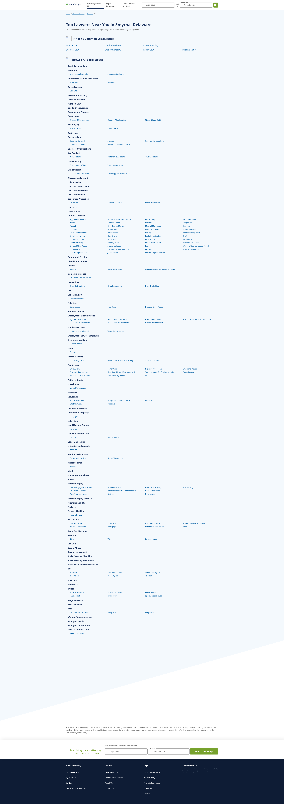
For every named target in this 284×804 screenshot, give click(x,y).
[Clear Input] (172, 5)
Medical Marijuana (153, 226)
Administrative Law (77, 66)
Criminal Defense (113, 45)
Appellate (74, 450)
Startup (110, 141)
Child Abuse (75, 369)
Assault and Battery (78, 95)
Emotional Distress (78, 491)
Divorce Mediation (115, 269)
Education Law (75, 295)
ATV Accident (75, 157)
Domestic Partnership (79, 372)
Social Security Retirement (81, 560)
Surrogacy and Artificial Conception (160, 372)
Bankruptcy (71, 45)
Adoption (72, 70)
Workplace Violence (115, 331)
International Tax (114, 572)
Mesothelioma (75, 463)
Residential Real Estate (154, 526)
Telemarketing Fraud (191, 232)
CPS (146, 375)
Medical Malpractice (78, 454)
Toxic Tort (72, 580)
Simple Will (149, 612)
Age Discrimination (78, 319)
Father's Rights (75, 380)
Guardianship (188, 372)
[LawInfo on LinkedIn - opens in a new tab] (215, 770)
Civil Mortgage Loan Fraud (81, 487)
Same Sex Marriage (77, 531)
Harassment (112, 232)
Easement (111, 523)
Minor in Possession (153, 229)
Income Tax (74, 576)
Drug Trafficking (152, 286)
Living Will (111, 612)
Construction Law (76, 195)
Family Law (148, 50)
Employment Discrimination (82, 316)
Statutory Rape (189, 229)
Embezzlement (113, 222)
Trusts (71, 589)
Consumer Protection (78, 199)
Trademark (73, 584)
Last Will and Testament (80, 612)
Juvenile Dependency (191, 249)
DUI (70, 290)
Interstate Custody (115, 165)
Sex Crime (73, 544)
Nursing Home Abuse (78, 475)
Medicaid (111, 404)
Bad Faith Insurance (78, 108)
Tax (69, 569)
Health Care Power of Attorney (120, 360)
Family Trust (75, 596)
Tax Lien (148, 576)
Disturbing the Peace (78, 252)
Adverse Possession (78, 526)
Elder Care (111, 307)
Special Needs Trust (153, 596)
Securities (73, 535)
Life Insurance (76, 404)
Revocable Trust (152, 592)
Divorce (71, 265)
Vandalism (187, 239)
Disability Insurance (78, 261)
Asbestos (73, 466)
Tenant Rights (113, 437)
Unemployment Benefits (80, 331)
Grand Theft (112, 229)
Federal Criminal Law (78, 629)
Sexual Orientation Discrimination (197, 319)
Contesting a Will (77, 360)
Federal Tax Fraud (77, 633)
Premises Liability (76, 503)
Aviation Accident (76, 99)
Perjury (148, 232)
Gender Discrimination (117, 319)
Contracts (72, 207)
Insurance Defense (77, 408)
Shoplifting (187, 222)
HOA (185, 526)
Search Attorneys (204, 751)
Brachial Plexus (76, 128)
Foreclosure (73, 384)
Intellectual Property (78, 412)
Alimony (73, 269)
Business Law (72, 50)
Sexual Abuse (74, 548)
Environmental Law (77, 340)
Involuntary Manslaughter (118, 249)
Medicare (149, 400)
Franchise (72, 392)
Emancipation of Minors (80, 375)
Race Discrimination (153, 319)
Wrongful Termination (79, 625)
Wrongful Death (76, 621)
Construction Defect (78, 190)
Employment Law (113, 50)
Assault (73, 226)
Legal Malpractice (76, 442)
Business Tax (75, 572)
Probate (72, 507)
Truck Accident (151, 157)
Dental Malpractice (78, 458)
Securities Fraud (189, 219)
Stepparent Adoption (116, 74)
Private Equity (151, 539)
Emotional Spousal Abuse (80, 277)
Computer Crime (77, 239)
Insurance (73, 397)
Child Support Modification (118, 173)
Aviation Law (74, 104)
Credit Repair (74, 211)
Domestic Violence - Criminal (119, 219)
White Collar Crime (191, 242)
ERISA (70, 348)
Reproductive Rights (153, 369)
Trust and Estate (152, 360)
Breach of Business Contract (119, 144)
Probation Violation (153, 236)
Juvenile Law (112, 252)
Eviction (73, 437)
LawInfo (108, 765)
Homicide (111, 239)
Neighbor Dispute (152, 523)
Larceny (148, 222)
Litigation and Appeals (79, 446)
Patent (71, 479)
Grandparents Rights (78, 165)
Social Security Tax (153, 572)
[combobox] (158, 5)
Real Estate (73, 519)
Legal (146, 765)
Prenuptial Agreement (116, 375)
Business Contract (77, 141)
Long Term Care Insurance (118, 400)
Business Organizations (79, 149)
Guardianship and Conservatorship (122, 372)
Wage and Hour (75, 600)
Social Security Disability (80, 556)
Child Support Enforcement (81, 173)
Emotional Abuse (190, 369)
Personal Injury (189, 50)
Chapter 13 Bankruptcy (79, 120)
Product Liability (76, 511)
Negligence (150, 494)
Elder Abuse (75, 307)
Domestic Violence (77, 274)
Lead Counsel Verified (129, 4)
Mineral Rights (76, 343)
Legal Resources (110, 4)
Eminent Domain (76, 311)
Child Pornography (78, 236)
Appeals (73, 222)
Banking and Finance (78, 112)
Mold (70, 471)
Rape (147, 246)
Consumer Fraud (114, 203)
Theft (185, 236)
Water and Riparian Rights (194, 523)
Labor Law (73, 421)
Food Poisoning (114, 487)
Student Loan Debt (153, 120)
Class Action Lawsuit (78, 178)
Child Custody (74, 161)
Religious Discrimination (155, 323)
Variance (73, 429)
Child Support (74, 170)
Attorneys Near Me (95, 4)
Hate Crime (112, 236)
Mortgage (111, 526)
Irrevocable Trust (114, 592)
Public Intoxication (153, 242)
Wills (70, 609)
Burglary (73, 229)
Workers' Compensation (80, 617)
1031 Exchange (76, 523)
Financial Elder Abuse (154, 307)
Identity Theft (113, 242)
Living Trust (112, 596)
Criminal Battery (76, 242)
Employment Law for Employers (83, 336)
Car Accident (74, 153)
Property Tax (112, 576)
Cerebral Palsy (113, 128)
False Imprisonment (78, 494)
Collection (74, 203)
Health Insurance (77, 400)
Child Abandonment (78, 232)
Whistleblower (75, 604)
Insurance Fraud (114, 246)
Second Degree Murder (155, 252)
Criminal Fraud (76, 249)
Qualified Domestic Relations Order (160, 269)
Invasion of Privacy (153, 487)
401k (72, 539)
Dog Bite (73, 91)
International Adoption (79, 74)
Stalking (186, 226)
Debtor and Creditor (78, 257)
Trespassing (188, 487)
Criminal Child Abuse (78, 246)
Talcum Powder (76, 515)
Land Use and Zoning (78, 425)
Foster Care (112, 369)
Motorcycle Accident (116, 157)
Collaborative (74, 182)
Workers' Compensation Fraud (196, 246)
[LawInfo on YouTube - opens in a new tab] (205, 770)
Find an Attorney (73, 765)
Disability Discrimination (80, 323)
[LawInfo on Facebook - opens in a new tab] (184, 770)
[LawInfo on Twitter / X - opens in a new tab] (195, 770)
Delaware (90, 14)
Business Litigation (78, 144)
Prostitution (150, 239)
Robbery (148, 249)
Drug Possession (114, 286)
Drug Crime (73, 282)
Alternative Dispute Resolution (83, 79)
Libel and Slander (152, 491)
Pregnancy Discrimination (118, 323)
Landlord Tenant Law (78, 433)
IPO (109, 539)
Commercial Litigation (154, 141)
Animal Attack (75, 87)
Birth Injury (73, 124)
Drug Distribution (77, 286)
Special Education (77, 298)
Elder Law (72, 303)
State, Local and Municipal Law (83, 564)
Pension (73, 352)
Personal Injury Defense (80, 499)
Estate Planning (150, 45)
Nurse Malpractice (115, 458)
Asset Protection (77, 592)
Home (68, 14)
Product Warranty (152, 203)
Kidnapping (150, 219)
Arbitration (74, 82)
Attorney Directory (78, 14)
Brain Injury (74, 133)
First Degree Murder (116, 226)
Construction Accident (79, 186)
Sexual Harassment (77, 552)
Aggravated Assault (78, 219)
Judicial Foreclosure (78, 388)
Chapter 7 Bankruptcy (116, 120)
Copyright (74, 416)
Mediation (111, 82)
